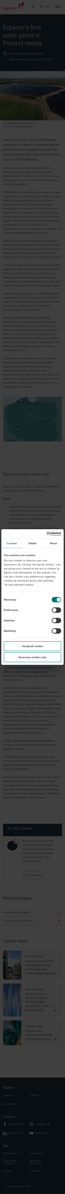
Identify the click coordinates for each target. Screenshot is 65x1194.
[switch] (56, 610)
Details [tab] (32, 543)
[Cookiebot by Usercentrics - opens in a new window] (46, 534)
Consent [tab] (12, 543)
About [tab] (53, 543)
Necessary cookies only (32, 657)
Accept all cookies (32, 646)
